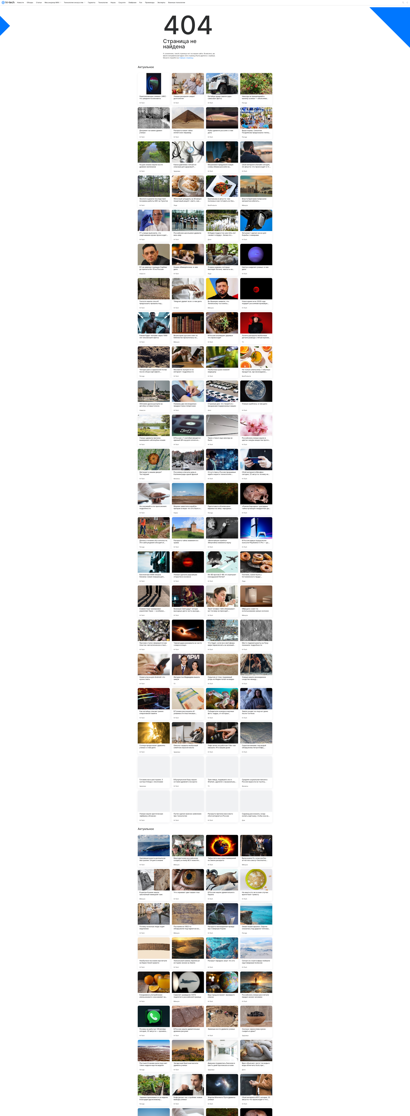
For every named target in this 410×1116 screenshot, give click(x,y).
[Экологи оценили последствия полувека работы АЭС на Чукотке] (154, 192)
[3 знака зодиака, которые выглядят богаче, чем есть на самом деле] (222, 260)
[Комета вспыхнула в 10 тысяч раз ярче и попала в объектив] (154, 943)
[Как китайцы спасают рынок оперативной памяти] (154, 704)
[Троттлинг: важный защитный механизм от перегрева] (154, 841)
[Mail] (3, 2)
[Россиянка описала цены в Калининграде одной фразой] (188, 465)
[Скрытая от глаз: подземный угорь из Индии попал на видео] (222, 670)
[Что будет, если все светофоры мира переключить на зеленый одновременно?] (222, 636)
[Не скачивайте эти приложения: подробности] (154, 499)
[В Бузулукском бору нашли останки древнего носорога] (188, 772)
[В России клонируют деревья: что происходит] (222, 328)
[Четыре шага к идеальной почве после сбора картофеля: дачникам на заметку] (154, 362)
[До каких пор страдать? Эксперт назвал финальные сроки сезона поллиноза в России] (188, 1011)
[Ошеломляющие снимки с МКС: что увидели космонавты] (154, 89)
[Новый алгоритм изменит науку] (154, 875)
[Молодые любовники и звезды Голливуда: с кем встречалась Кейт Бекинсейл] (256, 1011)
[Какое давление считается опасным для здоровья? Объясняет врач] (188, 157)
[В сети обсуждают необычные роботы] (222, 943)
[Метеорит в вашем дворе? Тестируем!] (154, 465)
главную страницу (186, 58)
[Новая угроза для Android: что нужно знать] (154, 670)
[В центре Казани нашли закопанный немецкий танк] (154, 1090)
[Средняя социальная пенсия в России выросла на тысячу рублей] (256, 772)
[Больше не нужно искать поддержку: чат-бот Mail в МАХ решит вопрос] (154, 977)
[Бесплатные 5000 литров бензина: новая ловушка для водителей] (154, 567)
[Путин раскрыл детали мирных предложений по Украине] (188, 875)
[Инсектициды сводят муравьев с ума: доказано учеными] (222, 1011)
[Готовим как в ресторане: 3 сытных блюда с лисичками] (154, 772)
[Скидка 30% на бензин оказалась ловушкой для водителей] (222, 841)
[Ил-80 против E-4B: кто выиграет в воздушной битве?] (222, 567)
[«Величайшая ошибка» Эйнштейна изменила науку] (222, 533)
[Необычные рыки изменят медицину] (222, 362)
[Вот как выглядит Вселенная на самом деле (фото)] (154, 909)
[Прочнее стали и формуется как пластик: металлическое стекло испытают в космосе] (154, 636)
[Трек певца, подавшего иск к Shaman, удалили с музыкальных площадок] (222, 772)
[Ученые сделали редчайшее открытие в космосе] (188, 567)
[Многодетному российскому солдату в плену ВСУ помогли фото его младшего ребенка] (188, 1056)
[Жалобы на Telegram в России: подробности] (188, 841)
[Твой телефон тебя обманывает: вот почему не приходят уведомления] (222, 601)
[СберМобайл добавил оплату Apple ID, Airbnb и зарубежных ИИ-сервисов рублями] (256, 875)
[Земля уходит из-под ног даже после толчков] (256, 704)
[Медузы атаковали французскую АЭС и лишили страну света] (222, 909)
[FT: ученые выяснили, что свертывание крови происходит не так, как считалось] (154, 226)
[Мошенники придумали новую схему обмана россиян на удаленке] (222, 157)
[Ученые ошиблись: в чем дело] (256, 397)
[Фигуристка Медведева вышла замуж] (188, 670)
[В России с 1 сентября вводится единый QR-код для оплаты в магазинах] (188, 431)
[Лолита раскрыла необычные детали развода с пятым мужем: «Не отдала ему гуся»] (256, 328)
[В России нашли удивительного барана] (222, 1090)
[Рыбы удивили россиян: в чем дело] (222, 123)
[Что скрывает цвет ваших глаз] (188, 1090)
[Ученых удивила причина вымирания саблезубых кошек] (154, 431)
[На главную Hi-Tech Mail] (10, 2)
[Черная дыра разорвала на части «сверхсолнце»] (188, 636)
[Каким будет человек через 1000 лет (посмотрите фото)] (154, 328)
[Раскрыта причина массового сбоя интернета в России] (222, 806)
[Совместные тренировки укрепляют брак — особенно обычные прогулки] (154, 601)
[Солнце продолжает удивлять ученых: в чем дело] (154, 738)
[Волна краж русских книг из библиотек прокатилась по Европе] (188, 328)
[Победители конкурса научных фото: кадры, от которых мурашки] (222, 704)
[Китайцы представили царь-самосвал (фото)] (222, 89)
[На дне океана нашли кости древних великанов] (154, 157)
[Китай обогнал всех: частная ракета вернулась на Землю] (256, 909)
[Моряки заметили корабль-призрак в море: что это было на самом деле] (188, 499)
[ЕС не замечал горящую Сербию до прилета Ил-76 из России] (154, 260)
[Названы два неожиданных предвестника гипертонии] (188, 397)
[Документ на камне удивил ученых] (154, 123)
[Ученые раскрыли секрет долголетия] (188, 89)
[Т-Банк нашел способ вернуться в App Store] (188, 909)
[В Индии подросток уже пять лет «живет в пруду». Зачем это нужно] (222, 226)
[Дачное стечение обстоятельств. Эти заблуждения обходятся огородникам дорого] (154, 533)
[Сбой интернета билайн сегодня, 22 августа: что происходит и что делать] (256, 157)
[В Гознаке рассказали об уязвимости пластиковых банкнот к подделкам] (188, 704)
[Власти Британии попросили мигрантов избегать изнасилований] (256, 192)
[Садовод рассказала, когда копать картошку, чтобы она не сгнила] (256, 806)
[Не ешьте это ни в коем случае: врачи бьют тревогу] (256, 1090)
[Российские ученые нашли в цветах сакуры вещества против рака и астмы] (256, 431)
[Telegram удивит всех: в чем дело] (188, 294)
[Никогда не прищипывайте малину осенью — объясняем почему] (256, 89)
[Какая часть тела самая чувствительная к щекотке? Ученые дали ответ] (222, 977)
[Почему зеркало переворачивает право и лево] (188, 977)
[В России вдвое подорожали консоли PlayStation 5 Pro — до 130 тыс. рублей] (256, 533)
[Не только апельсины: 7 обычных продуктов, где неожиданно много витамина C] (256, 362)
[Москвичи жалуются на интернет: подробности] (188, 362)
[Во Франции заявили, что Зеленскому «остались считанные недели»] (222, 294)
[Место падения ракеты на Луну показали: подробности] (256, 636)
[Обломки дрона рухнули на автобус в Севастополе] (154, 397)
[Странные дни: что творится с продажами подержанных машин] (222, 397)
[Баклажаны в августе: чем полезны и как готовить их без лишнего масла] (222, 192)
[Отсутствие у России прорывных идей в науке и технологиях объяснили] (222, 465)
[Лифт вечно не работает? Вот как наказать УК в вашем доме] (222, 738)
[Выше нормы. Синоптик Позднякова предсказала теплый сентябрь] (256, 123)
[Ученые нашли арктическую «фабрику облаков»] (154, 806)
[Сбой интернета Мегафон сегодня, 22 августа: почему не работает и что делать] (256, 465)
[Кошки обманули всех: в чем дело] (188, 260)
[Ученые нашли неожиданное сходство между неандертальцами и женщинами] (256, 670)
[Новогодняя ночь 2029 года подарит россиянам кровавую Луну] (256, 294)
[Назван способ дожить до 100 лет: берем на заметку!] (154, 1011)
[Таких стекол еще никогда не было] (222, 431)
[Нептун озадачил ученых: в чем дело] (256, 260)
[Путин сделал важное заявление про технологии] (188, 806)
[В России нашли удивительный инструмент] (188, 943)
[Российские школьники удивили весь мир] (188, 226)
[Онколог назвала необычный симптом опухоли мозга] (188, 738)
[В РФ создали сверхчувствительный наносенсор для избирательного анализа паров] (256, 841)
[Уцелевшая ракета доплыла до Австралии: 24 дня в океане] (154, 1056)
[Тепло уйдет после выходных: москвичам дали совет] (256, 977)
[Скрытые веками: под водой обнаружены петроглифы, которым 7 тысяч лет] (256, 738)
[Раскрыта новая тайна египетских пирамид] (188, 123)
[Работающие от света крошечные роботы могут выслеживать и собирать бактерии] (256, 943)
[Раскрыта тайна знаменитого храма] (188, 533)
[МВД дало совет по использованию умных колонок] (256, 601)
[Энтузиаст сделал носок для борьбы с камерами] (256, 226)
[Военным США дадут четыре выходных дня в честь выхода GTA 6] (188, 601)
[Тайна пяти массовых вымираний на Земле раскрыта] (222, 1056)
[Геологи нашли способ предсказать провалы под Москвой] (154, 294)
